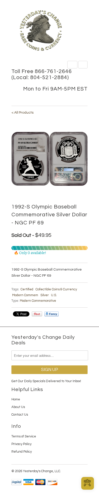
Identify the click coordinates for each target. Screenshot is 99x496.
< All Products (22, 112)
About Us (18, 407)
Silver (45, 295)
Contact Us (19, 414)
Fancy (51, 313)
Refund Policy (21, 451)
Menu (72, 64)
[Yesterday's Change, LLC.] (49, 31)
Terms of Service (23, 436)
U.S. (54, 295)
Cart (83, 64)
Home (15, 399)
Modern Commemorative (38, 301)
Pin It (37, 313)
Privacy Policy (21, 444)
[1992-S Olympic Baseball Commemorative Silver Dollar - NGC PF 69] (49, 159)
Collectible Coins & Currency (56, 289)
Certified (27, 289)
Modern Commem (25, 295)
